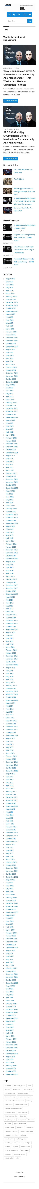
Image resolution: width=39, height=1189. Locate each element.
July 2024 (9, 352)
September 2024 (12, 347)
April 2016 (9, 644)
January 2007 (11, 971)
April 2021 (9, 467)
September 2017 (12, 594)
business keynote (10, 1093)
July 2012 (9, 777)
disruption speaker (10, 1120)
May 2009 (9, 889)
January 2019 (11, 547)
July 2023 (9, 388)
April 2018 (9, 573)
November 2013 (12, 730)
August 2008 (10, 915)
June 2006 (9, 992)
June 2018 (9, 568)
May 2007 (9, 959)
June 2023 (9, 391)
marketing (23, 1135)
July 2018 (9, 565)
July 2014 (9, 706)
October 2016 (11, 626)
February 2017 (11, 615)
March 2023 (10, 400)
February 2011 (11, 827)
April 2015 (9, 679)
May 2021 (9, 464)
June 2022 (9, 426)
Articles (16, 68)
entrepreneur (22, 1120)
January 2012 (11, 794)
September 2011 (12, 806)
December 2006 (12, 974)
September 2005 (12, 1018)
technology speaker (19, 1154)
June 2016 (9, 638)
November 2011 (11, 800)
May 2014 (9, 712)
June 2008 (9, 921)
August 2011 (10, 809)
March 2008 (10, 930)
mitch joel (27, 1143)
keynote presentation (20, 1123)
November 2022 (12, 411)
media (20, 1143)
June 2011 (9, 815)
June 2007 (9, 956)
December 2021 (12, 444)
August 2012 (10, 774)
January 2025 (11, 335)
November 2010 (12, 836)
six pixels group (25, 1146)
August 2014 (10, 703)
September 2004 (12, 1054)
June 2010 (9, 850)
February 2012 (11, 791)
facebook (31, 1120)
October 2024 (11, 344)
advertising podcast (19, 1085)
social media (24, 1150)
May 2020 (9, 500)
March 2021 (10, 470)
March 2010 (10, 859)
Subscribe (19, 1172)
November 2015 (12, 659)
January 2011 (11, 830)
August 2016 (10, 632)
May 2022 (9, 429)
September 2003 (12, 1074)
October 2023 (11, 379)
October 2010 (11, 839)
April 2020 (9, 503)
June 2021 (9, 461)
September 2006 (12, 983)
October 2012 (11, 768)
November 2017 (12, 588)
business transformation (25, 1097)
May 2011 (9, 818)
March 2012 (10, 788)
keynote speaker (9, 1127)
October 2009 (11, 874)
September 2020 (12, 488)
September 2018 (12, 559)
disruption (23, 1116)
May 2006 (9, 995)
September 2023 (12, 382)
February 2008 (11, 933)
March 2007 (10, 965)
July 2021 (9, 459)
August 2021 (10, 456)
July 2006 (9, 989)
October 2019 (11, 520)
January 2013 (11, 759)
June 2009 (9, 886)
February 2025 (11, 332)
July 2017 (9, 600)
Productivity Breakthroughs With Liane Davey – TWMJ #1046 (24, 262)
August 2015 (10, 668)
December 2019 (12, 514)
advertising (8, 1085)
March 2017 (10, 612)
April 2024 (9, 361)
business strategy (10, 1097)
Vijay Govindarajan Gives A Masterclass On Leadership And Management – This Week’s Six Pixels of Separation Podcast (18, 78)
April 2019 (9, 538)
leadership (20, 1127)
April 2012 (9, 786)
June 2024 (9, 355)
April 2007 (9, 962)
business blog (17, 1089)
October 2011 (11, 803)
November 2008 (12, 906)
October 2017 (11, 591)
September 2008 (12, 912)
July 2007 (9, 953)
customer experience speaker (13, 1108)
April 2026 (9, 291)
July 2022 (9, 423)
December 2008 (12, 903)
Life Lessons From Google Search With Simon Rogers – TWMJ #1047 (25, 250)
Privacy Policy (19, 1177)
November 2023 (12, 376)
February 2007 (11, 968)
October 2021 (11, 450)
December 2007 (12, 939)
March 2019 (10, 541)
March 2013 (10, 753)
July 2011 (9, 812)
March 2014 (10, 718)
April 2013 (9, 750)
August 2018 (10, 562)
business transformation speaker (14, 1101)
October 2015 (11, 662)
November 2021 (12, 447)
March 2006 (10, 1001)
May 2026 (9, 288)
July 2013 (9, 741)
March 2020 (10, 506)
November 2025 (12, 305)
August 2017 (10, 597)
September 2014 (12, 700)
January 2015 (11, 688)
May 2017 (9, 606)
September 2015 (12, 665)
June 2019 (9, 532)
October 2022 (11, 414)
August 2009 (10, 880)
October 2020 (11, 485)
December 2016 (12, 621)
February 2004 (11, 1065)
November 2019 (12, 517)
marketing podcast (21, 1139)
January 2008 (11, 936)
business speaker (23, 1093)
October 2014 (11, 697)
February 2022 (11, 438)
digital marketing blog (11, 1116)
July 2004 (9, 1060)
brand (29, 1085)
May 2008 (9, 924)
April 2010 (9, 856)
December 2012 (12, 762)
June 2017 (9, 603)
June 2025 (9, 320)
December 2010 (12, 833)
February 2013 (11, 756)
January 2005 (11, 1042)
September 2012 (12, 771)
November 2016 (12, 624)
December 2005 (12, 1009)
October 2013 (11, 733)
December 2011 (11, 797)
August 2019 (10, 526)
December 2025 (12, 302)
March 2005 (10, 1036)
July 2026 (9, 282)
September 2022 (12, 417)
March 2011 (10, 824)
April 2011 (9, 821)
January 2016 (11, 653)
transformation (9, 1158)
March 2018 (10, 576)
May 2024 (9, 358)
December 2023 (12, 373)
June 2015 (9, 674)
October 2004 (11, 1051)
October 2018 (11, 556)
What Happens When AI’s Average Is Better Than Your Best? (24, 191)
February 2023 (11, 403)
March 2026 (10, 294)
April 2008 (9, 927)
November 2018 (12, 553)
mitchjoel (7, 1146)
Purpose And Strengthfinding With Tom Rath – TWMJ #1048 (24, 238)
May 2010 (9, 853)
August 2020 (10, 491)
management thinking (11, 1135)
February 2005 (11, 1039)
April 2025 (9, 326)
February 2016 (11, 650)
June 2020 (9, 497)
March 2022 (10, 435)
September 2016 (12, 629)
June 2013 (9, 744)
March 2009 (10, 895)
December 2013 (12, 727)
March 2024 (10, 364)
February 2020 (11, 509)
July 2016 (9, 635)
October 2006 (11, 980)
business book (28, 1089)
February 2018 (11, 579)
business (7, 1089)
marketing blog (9, 1139)
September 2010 (12, 842)
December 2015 (12, 656)
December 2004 (12, 1045)
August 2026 (10, 279)
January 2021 (11, 476)
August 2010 (10, 844)
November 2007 (12, 942)
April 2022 (9, 432)
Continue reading (10, 100)
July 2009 (9, 883)
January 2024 (11, 370)
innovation (8, 1123)
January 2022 (11, 441)
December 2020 (12, 479)
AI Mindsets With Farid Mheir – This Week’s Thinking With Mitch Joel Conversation (25, 201)
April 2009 (9, 892)
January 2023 (11, 406)
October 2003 (11, 1071)
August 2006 (10, 986)
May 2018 (9, 571)
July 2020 (9, 494)
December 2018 (12, 550)
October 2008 (11, 909)
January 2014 (11, 724)
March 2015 (10, 682)
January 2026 (11, 299)
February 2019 (11, 544)
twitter (18, 1158)
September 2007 (12, 948)
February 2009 (11, 898)
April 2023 (9, 397)
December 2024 (12, 338)
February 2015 (11, 685)
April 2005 (9, 1033)
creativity (29, 1101)
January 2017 (11, 618)
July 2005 (9, 1024)
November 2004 (12, 1048)
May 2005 (9, 1030)
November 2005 (12, 1012)
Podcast (16, 129)
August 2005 (10, 1021)
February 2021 (11, 473)
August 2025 (10, 314)
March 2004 (10, 1063)
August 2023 (10, 385)
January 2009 (11, 901)
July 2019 (9, 529)
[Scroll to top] (35, 1185)
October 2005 (11, 1015)
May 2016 (9, 641)
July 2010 (9, 847)
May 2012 (9, 783)
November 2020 (12, 482)
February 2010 (11, 862)
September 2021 (12, 453)
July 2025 (9, 317)
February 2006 (11, 1004)
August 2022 (10, 420)
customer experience (21, 1104)
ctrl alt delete (8, 1104)
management (30, 1127)
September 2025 (12, 311)
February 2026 (11, 296)
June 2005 (9, 1027)
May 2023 (9, 394)
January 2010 (11, 865)
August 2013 (10, 738)
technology (8, 1154)
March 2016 (10, 647)
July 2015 (9, 671)
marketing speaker (10, 1143)
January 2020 (11, 512)
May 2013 (9, 747)
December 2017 (12, 585)
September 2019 (12, 523)
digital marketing (22, 1112)
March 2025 (10, 329)
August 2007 (10, 951)
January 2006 (11, 1007)
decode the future (10, 1112)
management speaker (11, 1131)
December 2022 (12, 408)
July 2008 (9, 918)
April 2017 (9, 609)
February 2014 (11, 721)
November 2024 (12, 341)
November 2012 (12, 765)
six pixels (15, 1146)
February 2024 (11, 367)
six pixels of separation (11, 1150)
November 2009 (12, 871)
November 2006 (12, 977)
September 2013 (12, 736)
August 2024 (10, 349)
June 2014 (9, 709)
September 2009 (12, 877)
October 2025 (11, 308)
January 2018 (11, 582)
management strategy (26, 1131)
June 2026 (9, 285)
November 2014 (12, 694)
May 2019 (9, 535)
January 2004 (11, 1068)
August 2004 (10, 1057)
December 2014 (12, 691)
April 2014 (9, 715)
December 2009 (12, 868)
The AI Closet (19, 179)
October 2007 (11, 945)
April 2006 (9, 998)
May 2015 (9, 677)
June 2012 (9, 780)
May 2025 (9, 323)
